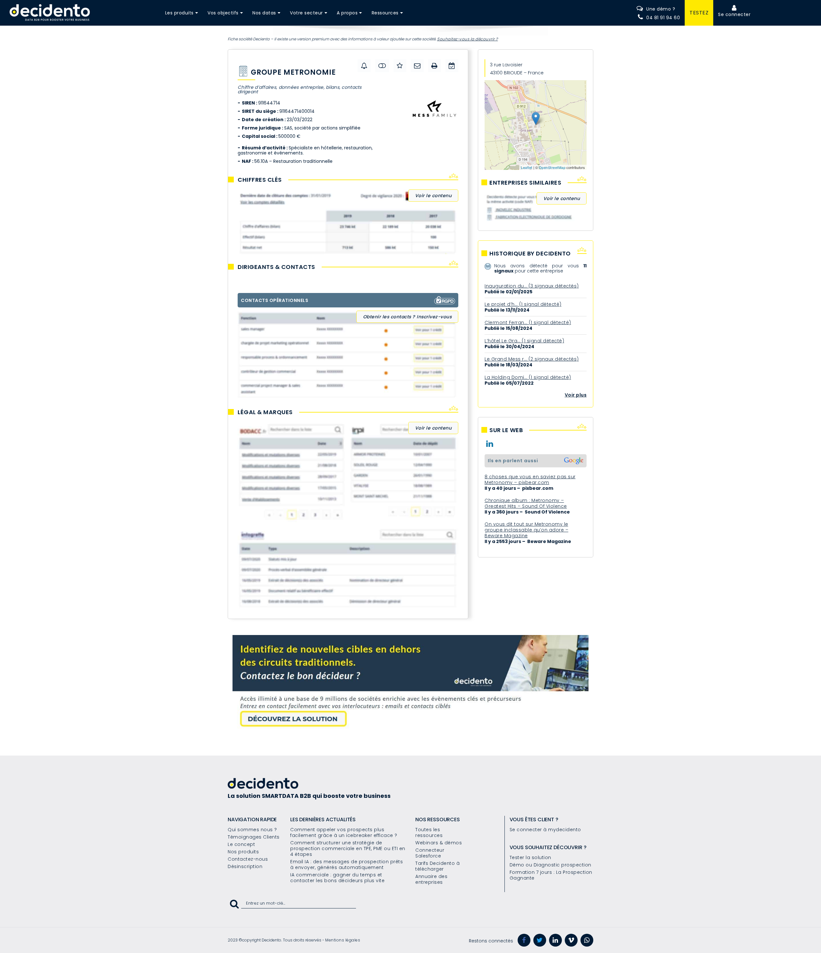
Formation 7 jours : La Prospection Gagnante (551, 875)
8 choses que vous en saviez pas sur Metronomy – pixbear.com (530, 479)
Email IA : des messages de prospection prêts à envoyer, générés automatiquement (346, 864)
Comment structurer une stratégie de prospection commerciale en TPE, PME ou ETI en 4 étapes (347, 848)
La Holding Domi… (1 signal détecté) (528, 377)
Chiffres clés (260, 180)
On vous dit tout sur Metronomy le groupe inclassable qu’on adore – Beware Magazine (526, 530)
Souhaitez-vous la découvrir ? (467, 39)
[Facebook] (524, 940)
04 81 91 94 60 (663, 17)
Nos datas (264, 13)
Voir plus (576, 395)
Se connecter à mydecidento (545, 829)
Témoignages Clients (254, 837)
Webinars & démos (438, 843)
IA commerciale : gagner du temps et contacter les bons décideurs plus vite (337, 878)
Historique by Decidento (530, 253)
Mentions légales (342, 940)
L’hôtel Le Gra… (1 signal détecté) (524, 341)
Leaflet (526, 167)
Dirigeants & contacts (276, 267)
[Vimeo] (571, 940)
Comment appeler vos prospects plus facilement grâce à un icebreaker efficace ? (343, 832)
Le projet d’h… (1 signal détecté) (523, 304)
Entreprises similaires (525, 183)
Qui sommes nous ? (252, 829)
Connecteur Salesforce (429, 853)
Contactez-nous (248, 859)
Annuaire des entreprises (431, 879)
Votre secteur (306, 13)
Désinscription (245, 866)
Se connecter (734, 14)
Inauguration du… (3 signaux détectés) (532, 286)
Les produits (179, 13)
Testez (699, 12)
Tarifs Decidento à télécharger (437, 866)
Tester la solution (530, 857)
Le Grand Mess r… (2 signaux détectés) (532, 359)
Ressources (385, 13)
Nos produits (243, 852)
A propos (347, 13)
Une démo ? (660, 9)
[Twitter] (539, 940)
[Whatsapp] (586, 940)
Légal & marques (265, 412)
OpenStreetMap (552, 167)
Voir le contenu (433, 195)
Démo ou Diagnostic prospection (550, 865)
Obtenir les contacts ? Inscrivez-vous (407, 316)
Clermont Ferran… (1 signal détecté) (528, 322)
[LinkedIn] (555, 940)
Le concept (241, 844)
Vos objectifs (223, 13)
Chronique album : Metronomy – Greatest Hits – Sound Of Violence (526, 503)
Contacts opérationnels (274, 300)
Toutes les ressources (429, 832)
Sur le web (506, 430)
